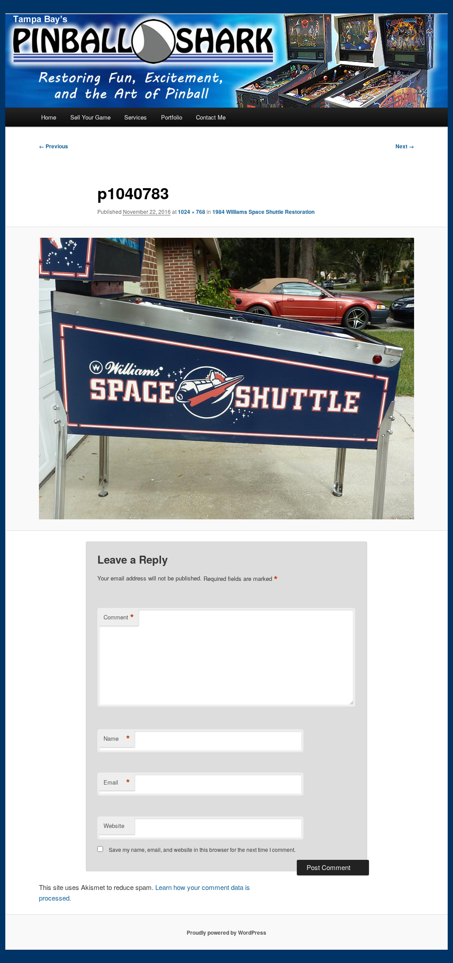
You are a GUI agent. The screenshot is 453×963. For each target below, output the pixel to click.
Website (114, 825)
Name (117, 738)
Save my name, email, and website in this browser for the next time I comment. (202, 849)
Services (135, 117)
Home (48, 117)
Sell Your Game (90, 117)
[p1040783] (226, 378)
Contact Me (211, 117)
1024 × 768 (191, 212)
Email (117, 782)
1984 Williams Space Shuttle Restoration (263, 212)
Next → (404, 146)
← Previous (53, 146)
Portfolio (171, 117)
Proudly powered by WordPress (226, 932)
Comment (119, 617)
